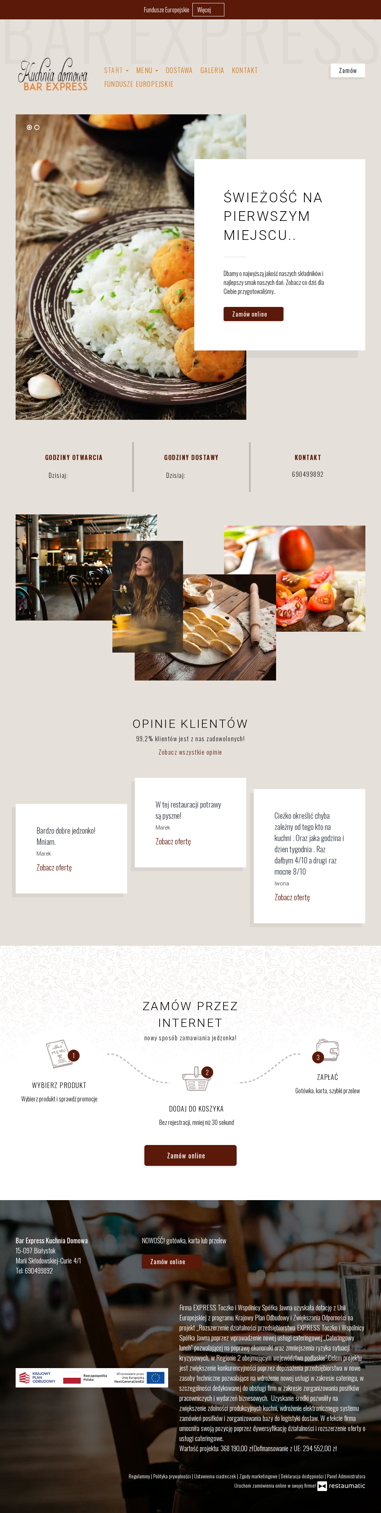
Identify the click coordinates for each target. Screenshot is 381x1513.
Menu (145, 70)
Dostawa (179, 70)
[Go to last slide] (221, 127)
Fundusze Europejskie (166, 10)
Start (114, 70)
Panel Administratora (346, 1476)
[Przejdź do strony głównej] (53, 74)
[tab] (29, 127)
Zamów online (250, 314)
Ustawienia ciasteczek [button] (215, 1476)
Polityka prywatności (172, 1476)
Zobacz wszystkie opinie (190, 752)
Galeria (212, 70)
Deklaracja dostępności (303, 1476)
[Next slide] (231, 127)
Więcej (204, 9)
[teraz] (81, 475)
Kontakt (245, 70)
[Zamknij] (371, 9)
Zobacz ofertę (54, 867)
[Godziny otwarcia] (93, 475)
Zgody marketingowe (259, 1476)
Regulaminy (140, 1476)
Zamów (348, 70)
